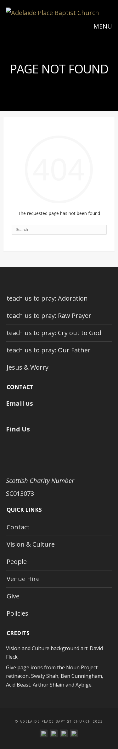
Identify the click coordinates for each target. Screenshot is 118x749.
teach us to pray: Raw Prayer (49, 315)
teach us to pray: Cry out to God (54, 333)
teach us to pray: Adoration (47, 298)
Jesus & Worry (27, 367)
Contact (18, 527)
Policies (17, 613)
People (17, 561)
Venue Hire (23, 579)
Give (13, 596)
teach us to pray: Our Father (49, 350)
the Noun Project (77, 667)
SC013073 (20, 493)
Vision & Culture (31, 544)
